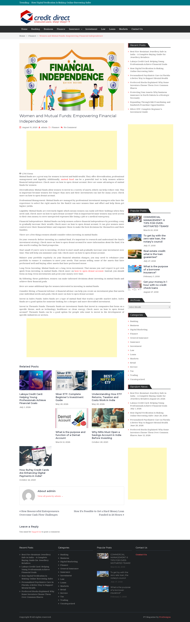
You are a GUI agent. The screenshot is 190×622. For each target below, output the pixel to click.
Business (48, 29)
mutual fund (67, 179)
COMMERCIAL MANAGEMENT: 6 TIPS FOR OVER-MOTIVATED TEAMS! (155, 222)
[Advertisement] (71, 150)
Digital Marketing (139, 329)
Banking (35, 29)
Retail (133, 363)
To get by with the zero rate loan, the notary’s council (154, 238)
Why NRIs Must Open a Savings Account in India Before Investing (106, 435)
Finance (61, 29)
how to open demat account (89, 271)
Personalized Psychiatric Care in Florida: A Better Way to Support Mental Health (38, 585)
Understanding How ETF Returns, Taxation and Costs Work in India (107, 397)
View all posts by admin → (50, 496)
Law (103, 29)
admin (44, 127)
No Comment (70, 127)
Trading (134, 375)
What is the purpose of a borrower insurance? (155, 269)
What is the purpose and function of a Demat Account (70, 435)
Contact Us (137, 29)
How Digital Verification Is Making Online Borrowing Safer (61, 3)
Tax (132, 371)
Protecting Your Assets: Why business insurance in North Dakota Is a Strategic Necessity (149, 95)
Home (24, 29)
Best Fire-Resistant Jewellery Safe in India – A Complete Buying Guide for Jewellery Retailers (148, 54)
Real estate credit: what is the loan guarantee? (154, 254)
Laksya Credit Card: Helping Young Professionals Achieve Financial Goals (32, 399)
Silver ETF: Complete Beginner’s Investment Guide (69, 397)
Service (134, 367)
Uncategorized (137, 379)
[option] (70, 2)
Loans (112, 29)
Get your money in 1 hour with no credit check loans (155, 284)
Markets (123, 29)
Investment (91, 29)
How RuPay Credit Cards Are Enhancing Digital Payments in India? (34, 473)
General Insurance (139, 338)
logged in (36, 532)
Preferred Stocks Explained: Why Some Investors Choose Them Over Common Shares (149, 85)
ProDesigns (165, 617)
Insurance (74, 29)
